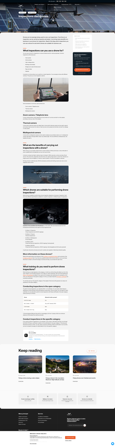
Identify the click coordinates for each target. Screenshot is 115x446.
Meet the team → (37, 338)
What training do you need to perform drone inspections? (82, 47)
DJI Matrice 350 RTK (27, 258)
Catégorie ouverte (22, 12)
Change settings (68, 440)
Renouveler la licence (23, 418)
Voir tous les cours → (82, 73)
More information (33, 443)
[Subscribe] (84, 425)
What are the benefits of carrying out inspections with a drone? (82, 42)
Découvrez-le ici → (46, 176)
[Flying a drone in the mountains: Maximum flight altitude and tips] (57, 364)
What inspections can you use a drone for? (82, 39)
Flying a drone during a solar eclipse (29, 378)
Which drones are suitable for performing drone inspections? (81, 45)
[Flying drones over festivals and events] (84, 364)
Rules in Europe (22, 424)
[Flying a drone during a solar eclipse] (30, 364)
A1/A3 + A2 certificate (28, 275)
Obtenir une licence (23, 416)
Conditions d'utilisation (43, 416)
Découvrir (21, 422)
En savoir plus (21, 381)
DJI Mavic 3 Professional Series (50, 256)
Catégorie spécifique (32, 12)
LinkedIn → (31, 338)
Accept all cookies (70, 437)
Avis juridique (41, 422)
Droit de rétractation (42, 420)
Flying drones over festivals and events (84, 378)
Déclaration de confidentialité (44, 418)
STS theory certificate (61, 276)
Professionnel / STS (23, 420)
